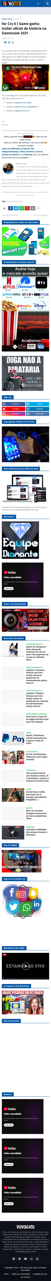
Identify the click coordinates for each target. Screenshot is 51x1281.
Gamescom (18, 201)
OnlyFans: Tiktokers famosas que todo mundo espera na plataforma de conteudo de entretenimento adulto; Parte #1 (37, 699)
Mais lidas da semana (14, 638)
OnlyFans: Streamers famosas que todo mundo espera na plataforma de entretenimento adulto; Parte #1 (36, 676)
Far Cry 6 (17, 19)
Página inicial (7, 19)
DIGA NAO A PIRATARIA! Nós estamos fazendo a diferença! (36, 832)
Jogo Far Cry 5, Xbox (23, 102)
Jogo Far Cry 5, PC (22, 111)
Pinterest (28, 154)
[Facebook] (5, 42)
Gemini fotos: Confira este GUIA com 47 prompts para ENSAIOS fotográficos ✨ (36, 796)
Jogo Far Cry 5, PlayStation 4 (26, 107)
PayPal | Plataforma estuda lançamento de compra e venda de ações (36, 739)
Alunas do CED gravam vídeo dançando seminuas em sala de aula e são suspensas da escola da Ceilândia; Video (37, 653)
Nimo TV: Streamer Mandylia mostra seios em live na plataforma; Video (36, 815)
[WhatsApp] (13, 42)
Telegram (5, 151)
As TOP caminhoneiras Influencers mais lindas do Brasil (36, 757)
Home (6, 1274)
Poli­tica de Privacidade (21, 1274)
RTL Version (25, 1277)
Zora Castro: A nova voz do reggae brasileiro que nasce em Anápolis (37, 719)
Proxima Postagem (40, 215)
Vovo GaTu (4, 124)
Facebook (30, 151)
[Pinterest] (27, 208)
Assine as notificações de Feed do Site (18, 149)
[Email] (32, 208)
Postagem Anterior (10, 215)
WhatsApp (14, 151)
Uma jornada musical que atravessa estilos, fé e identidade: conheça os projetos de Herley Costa (37, 777)
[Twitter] (9, 42)
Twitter (23, 151)
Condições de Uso (40, 1274)
